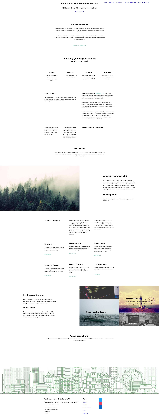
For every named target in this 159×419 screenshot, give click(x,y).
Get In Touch (76, 45)
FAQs (139, 2)
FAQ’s (84, 410)
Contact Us (145, 2)
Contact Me (85, 413)
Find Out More (83, 45)
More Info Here (47, 254)
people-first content (100, 93)
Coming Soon (97, 274)
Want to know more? (79, 11)
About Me (111, 2)
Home (105, 2)
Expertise (119, 2)
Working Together (130, 2)
